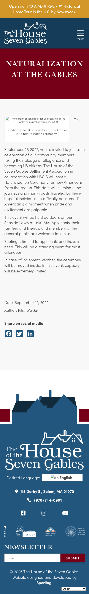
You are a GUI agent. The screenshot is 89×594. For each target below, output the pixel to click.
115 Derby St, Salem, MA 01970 (47, 491)
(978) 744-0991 (47, 500)
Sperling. (44, 582)
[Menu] (80, 33)
